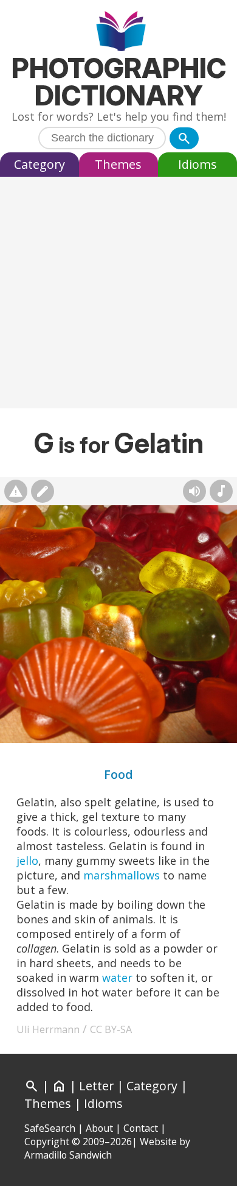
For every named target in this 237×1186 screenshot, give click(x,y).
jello (27, 860)
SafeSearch (49, 1128)
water (117, 977)
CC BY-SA (111, 1029)
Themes (118, 164)
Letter (96, 1086)
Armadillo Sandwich (68, 1155)
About (99, 1128)
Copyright (46, 1141)
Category (39, 164)
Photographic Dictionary (119, 81)
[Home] (119, 32)
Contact (140, 1128)
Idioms (197, 164)
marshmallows (121, 875)
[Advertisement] (118, 295)
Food (118, 774)
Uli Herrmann (48, 1029)
